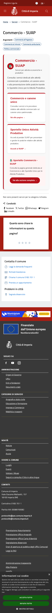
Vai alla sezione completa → (25, 180)
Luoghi (9, 465)
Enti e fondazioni (13, 382)
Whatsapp (32, 208)
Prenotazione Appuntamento (18, 530)
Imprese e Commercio (15, 407)
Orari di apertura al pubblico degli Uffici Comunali (27, 546)
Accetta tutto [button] (26, 597)
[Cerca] (46, 11)
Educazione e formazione (16, 403)
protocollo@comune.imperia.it (15, 518)
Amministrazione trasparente (18, 563)
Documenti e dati (13, 386)
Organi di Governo (13, 374)
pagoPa (9, 571)
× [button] (49, 575)
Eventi (8, 469)
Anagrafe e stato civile (15, 399)
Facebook (10, 208)
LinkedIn (10, 211)
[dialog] (26, 592)
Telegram (45, 208)
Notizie (9, 445)
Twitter (21, 208)
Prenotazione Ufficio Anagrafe (18, 534)
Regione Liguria (10, 3)
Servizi (15, 21)
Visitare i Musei (12, 473)
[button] (26, 609)
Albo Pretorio (11, 567)
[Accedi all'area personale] (36, 3)
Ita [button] (42, 3)
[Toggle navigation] (5, 10)
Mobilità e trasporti (14, 411)
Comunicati (11, 449)
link (3, 592)
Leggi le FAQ (11, 550)
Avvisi (8, 453)
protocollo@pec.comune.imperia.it (17, 515)
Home (5, 21)
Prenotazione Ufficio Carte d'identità (21, 538)
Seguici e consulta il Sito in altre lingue (22, 477)
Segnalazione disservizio (16, 542)
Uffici (8, 378)
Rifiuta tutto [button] (26, 603)
